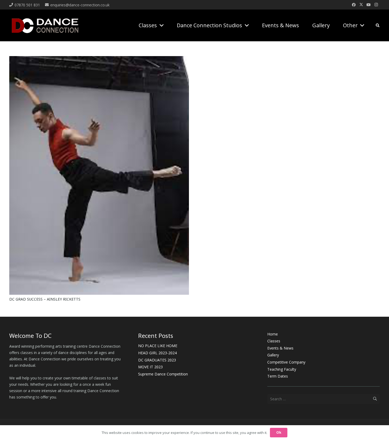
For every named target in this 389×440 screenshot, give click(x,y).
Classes (273, 340)
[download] (45, 25)
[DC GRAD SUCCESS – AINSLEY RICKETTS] (99, 59)
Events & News (280, 348)
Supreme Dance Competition (163, 374)
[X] (361, 4)
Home (272, 334)
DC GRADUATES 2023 (157, 359)
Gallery (273, 354)
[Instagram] (376, 4)
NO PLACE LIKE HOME (157, 345)
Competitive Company (286, 362)
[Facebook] (354, 4)
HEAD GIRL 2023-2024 (157, 352)
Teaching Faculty (281, 369)
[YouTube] (368, 4)
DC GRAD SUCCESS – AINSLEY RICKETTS (44, 299)
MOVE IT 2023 (150, 366)
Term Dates (277, 376)
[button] (160, 25)
